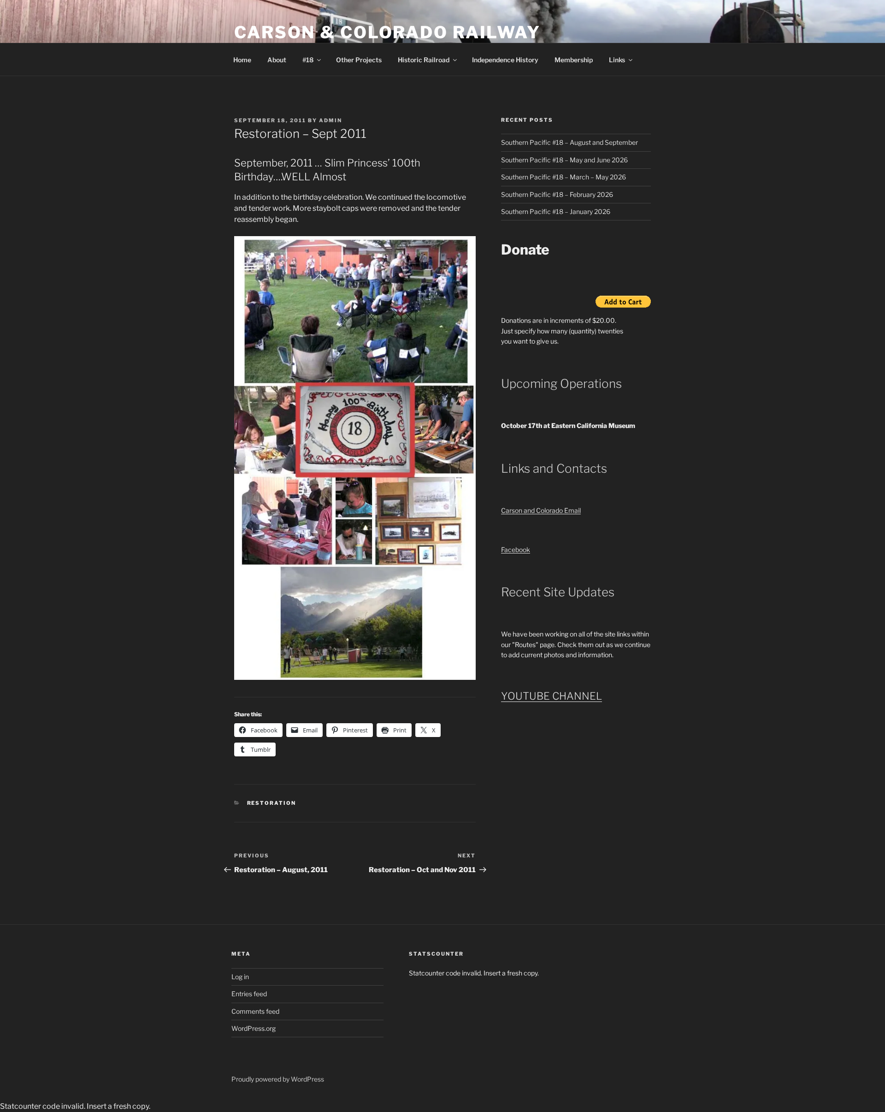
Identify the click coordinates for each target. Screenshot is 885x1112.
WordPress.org (253, 1028)
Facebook (515, 549)
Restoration (271, 803)
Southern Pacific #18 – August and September (569, 142)
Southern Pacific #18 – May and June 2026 (564, 160)
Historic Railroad (423, 60)
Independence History (505, 60)
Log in (240, 977)
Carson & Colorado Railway (387, 32)
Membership (574, 60)
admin (330, 120)
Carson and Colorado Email (541, 510)
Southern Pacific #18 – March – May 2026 (563, 177)
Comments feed (255, 1011)
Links (617, 60)
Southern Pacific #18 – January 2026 (555, 211)
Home (242, 60)
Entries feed (249, 994)
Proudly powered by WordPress (277, 1079)
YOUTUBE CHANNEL (551, 696)
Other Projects (359, 60)
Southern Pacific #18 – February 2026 (557, 194)
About (276, 60)
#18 (307, 60)
